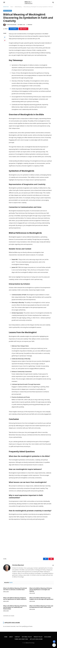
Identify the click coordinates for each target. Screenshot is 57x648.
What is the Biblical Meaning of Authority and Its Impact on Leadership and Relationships (15, 607)
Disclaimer (47, 636)
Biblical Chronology (30, 642)
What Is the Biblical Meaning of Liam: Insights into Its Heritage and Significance (41, 598)
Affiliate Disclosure (36, 639)
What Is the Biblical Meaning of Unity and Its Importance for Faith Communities (41, 606)
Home (11, 6)
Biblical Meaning (18, 6)
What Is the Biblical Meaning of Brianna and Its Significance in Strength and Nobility (40, 589)
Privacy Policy (38, 636)
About (11, 636)
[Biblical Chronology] (28, 2)
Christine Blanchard (12, 24)
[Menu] (4, 2)
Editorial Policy (27, 636)
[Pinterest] (4, 40)
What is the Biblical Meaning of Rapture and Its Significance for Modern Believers (14, 598)
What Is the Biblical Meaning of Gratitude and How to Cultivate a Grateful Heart (15, 588)
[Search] (53, 2)
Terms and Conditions (21, 639)
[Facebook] (4, 37)
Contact (17, 636)
